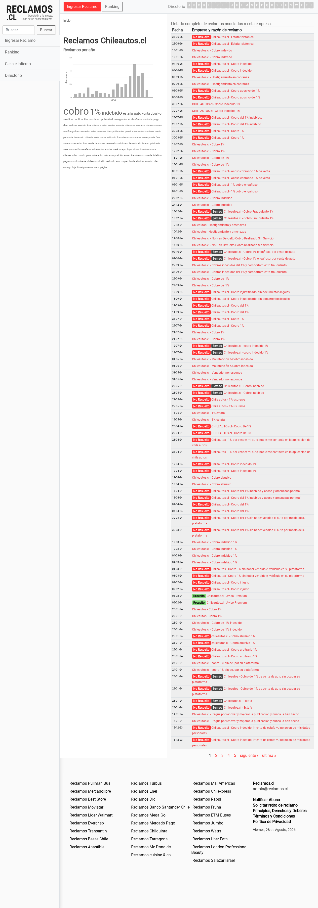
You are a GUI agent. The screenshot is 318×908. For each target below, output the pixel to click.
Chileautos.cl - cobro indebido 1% (246, 346)
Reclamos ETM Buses (212, 815)
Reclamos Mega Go (148, 815)
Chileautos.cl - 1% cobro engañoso (234, 184)
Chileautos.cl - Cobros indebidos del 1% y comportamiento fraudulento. (239, 265)
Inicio (67, 20)
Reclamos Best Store (88, 799)
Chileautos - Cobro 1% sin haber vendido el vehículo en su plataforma (257, 569)
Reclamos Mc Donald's (151, 847)
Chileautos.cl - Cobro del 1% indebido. (236, 117)
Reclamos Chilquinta (149, 831)
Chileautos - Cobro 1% (207, 609)
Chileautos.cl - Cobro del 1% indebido (217, 623)
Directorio (13, 75)
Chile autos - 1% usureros (228, 399)
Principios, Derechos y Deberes (280, 810)
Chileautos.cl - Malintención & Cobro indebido (222, 359)
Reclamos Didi (144, 799)
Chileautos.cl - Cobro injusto (230, 582)
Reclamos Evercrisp (87, 823)
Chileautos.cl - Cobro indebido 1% (233, 464)
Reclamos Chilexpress (212, 791)
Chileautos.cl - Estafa (238, 701)
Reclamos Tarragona (149, 839)
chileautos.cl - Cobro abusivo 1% (233, 636)
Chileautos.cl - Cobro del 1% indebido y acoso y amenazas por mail (256, 491)
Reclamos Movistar (86, 807)
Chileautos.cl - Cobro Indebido (244, 386)
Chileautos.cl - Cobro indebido (231, 64)
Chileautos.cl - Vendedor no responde (217, 372)
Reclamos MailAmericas (214, 783)
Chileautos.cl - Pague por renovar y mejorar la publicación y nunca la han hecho (245, 714)
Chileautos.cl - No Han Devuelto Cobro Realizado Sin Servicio (233, 238)
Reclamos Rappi (207, 799)
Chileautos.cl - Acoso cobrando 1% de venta (240, 171)
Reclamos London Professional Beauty (219, 850)
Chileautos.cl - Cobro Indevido (212, 50)
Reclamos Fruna (207, 807)
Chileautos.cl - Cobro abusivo (211, 477)
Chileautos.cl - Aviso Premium (227, 596)
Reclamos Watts (207, 831)
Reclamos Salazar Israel (214, 860)
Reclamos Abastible (87, 847)
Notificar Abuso (266, 799)
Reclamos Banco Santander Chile (160, 807)
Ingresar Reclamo (20, 40)
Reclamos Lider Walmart (91, 815)
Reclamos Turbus (146, 783)
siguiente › (249, 755)
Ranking (12, 52)
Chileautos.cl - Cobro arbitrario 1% (234, 649)
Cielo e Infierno (18, 63)
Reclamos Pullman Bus (90, 783)
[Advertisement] (29, 160)
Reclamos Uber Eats (210, 839)
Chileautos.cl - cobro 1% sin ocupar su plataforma (225, 663)
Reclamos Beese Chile (89, 839)
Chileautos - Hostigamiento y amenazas (219, 225)
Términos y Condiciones (274, 816)
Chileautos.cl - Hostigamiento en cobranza (220, 77)
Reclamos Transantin (88, 831)
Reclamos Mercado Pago (153, 823)
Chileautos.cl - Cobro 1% (227, 131)
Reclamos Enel (144, 791)
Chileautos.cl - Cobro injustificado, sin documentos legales (250, 292)
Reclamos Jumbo (208, 823)
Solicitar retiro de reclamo (275, 805)
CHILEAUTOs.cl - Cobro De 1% (231, 426)
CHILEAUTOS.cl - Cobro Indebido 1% (216, 104)
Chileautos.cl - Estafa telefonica (232, 37)
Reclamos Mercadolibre (90, 791)
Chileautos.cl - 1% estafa (208, 413)
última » (269, 755)
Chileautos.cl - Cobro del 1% (210, 158)
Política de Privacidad (272, 821)
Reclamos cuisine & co (151, 855)
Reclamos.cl (263, 783)
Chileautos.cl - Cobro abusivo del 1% (235, 90)
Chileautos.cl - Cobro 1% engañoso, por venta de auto (259, 252)
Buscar (46, 30)
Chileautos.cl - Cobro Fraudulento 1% (249, 211)
